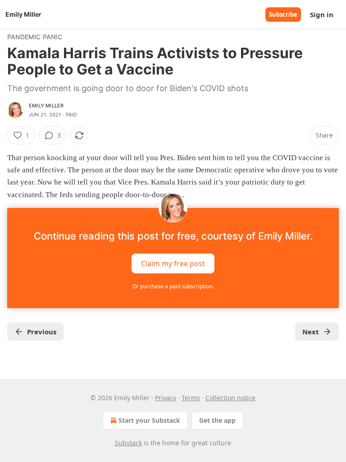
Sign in (321, 14)
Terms (191, 397)
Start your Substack (149, 420)
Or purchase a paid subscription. (173, 286)
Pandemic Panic (34, 37)
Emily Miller (46, 105)
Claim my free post (173, 263)
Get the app (217, 420)
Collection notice (230, 397)
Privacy (165, 397)
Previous (41, 331)
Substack (128, 443)
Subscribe (283, 14)
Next (310, 331)
